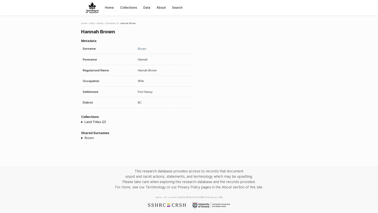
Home (109, 7)
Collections (128, 7)
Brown (142, 48)
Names (100, 23)
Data (146, 7)
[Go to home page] (92, 8)
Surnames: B (112, 23)
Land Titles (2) (95, 122)
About (161, 7)
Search (177, 7)
